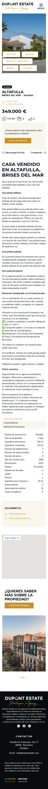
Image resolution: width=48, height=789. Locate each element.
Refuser (22, 779)
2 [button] (22, 677)
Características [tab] (11, 423)
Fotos (11, 54)
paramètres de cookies (14, 773)
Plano (28, 68)
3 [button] (25, 677)
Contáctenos (18, 141)
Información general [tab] (13, 419)
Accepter (10, 779)
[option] (24, 643)
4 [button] (27, 677)
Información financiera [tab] (14, 427)
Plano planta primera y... (20, 518)
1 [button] (20, 677)
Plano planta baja (17, 514)
